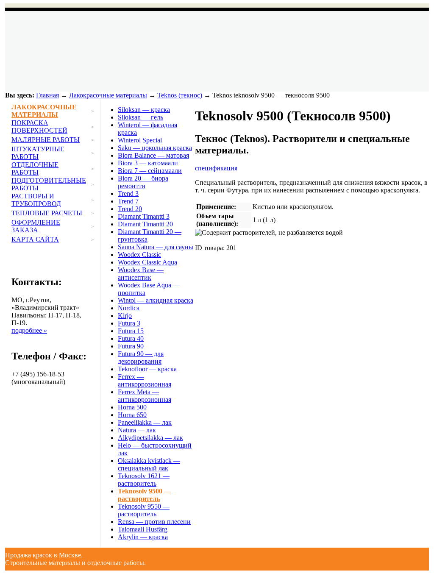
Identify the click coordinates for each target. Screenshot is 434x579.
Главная (47, 95)
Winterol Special (140, 140)
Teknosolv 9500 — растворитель (144, 494)
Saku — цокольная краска (155, 147)
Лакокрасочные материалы (108, 95)
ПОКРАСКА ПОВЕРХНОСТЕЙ (39, 126)
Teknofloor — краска (147, 369)
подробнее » (29, 330)
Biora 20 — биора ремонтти (143, 182)
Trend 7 (128, 201)
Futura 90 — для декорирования (141, 357)
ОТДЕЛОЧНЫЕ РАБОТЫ (34, 168)
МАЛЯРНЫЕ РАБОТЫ (45, 139)
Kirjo (125, 315)
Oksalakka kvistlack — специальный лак (149, 464)
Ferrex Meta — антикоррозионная (144, 395)
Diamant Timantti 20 (145, 224)
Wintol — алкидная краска (155, 300)
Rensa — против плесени (154, 521)
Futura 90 (131, 346)
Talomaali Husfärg (142, 529)
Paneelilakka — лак (145, 422)
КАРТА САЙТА (35, 239)
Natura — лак (137, 430)
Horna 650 (132, 414)
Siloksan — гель (140, 117)
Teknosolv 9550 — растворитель (144, 510)
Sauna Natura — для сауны (155, 247)
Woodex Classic (139, 254)
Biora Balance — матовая (153, 155)
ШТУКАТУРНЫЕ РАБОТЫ (37, 152)
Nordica (128, 308)
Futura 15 (131, 330)
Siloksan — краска (144, 109)
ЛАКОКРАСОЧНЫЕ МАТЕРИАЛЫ (44, 110)
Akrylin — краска (143, 536)
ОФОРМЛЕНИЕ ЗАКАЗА (35, 226)
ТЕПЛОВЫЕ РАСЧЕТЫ (46, 213)
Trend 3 (128, 193)
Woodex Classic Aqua (147, 262)
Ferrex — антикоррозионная (144, 380)
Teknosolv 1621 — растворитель (144, 479)
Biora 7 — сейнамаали (150, 170)
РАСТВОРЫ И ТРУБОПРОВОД (36, 199)
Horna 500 (132, 407)
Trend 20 (130, 208)
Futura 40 (131, 338)
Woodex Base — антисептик (141, 273)
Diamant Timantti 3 (144, 216)
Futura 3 (129, 323)
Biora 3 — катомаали (148, 163)
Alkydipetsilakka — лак (150, 437)
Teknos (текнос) (179, 95)
